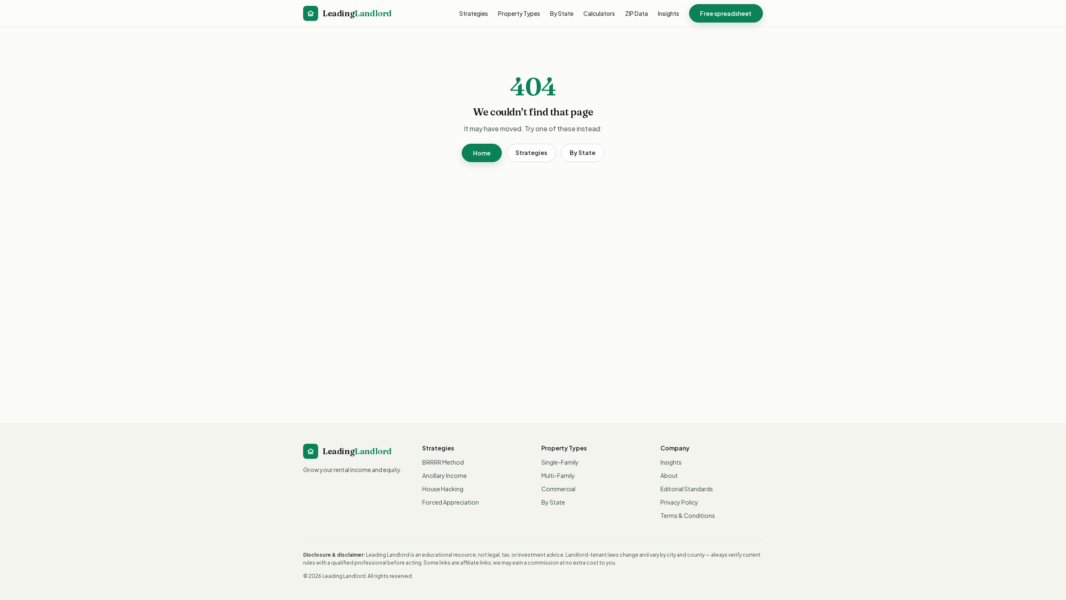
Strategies (473, 13)
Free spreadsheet (726, 13)
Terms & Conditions (687, 515)
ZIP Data (636, 13)
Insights (668, 13)
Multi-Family (558, 475)
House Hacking (442, 488)
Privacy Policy (679, 502)
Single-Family (560, 462)
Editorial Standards (686, 488)
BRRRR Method (443, 462)
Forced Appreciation (450, 502)
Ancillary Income (444, 475)
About (669, 475)
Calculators (599, 13)
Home (482, 153)
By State (561, 13)
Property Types (519, 13)
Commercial (558, 488)
